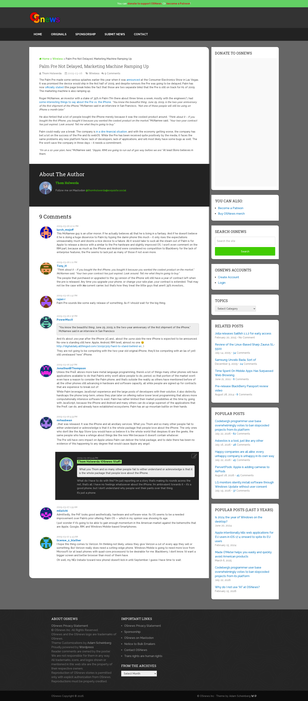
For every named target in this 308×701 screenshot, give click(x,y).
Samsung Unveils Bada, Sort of (235, 360)
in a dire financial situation (111, 131)
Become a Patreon (230, 208)
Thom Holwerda (51, 73)
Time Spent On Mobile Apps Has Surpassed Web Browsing (244, 373)
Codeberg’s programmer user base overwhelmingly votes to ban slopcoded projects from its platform (242, 425)
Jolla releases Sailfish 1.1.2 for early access (243, 333)
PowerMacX (65, 319)
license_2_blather (69, 540)
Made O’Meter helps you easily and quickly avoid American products (243, 554)
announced (133, 79)
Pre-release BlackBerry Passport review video (241, 388)
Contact (141, 34)
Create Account (228, 277)
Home (38, 34)
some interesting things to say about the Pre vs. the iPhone (75, 102)
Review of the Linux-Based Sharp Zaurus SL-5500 (245, 346)
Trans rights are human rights (143, 656)
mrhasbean (64, 420)
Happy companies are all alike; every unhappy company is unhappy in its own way (244, 454)
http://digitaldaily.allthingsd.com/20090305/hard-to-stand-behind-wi (99, 346)
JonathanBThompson (71, 368)
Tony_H (62, 266)
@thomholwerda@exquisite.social (106, 190)
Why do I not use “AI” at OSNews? (237, 587)
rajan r (61, 299)
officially (50, 87)
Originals (58, 34)
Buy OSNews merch (231, 213)
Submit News (115, 34)
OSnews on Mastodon (139, 638)
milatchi (62, 510)
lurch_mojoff (65, 229)
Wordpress (86, 647)
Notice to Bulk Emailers (139, 644)
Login (221, 282)
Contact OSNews (135, 650)
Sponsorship (85, 34)
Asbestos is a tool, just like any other (239, 440)
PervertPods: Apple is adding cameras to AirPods (242, 469)
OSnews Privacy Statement (69, 625)
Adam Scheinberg (99, 643)
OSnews (56, 696)
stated (60, 87)
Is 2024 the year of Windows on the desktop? (238, 519)
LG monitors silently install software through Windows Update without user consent (244, 484)
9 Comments (112, 73)
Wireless (57, 58)
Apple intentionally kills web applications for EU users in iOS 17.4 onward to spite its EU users (244, 537)
